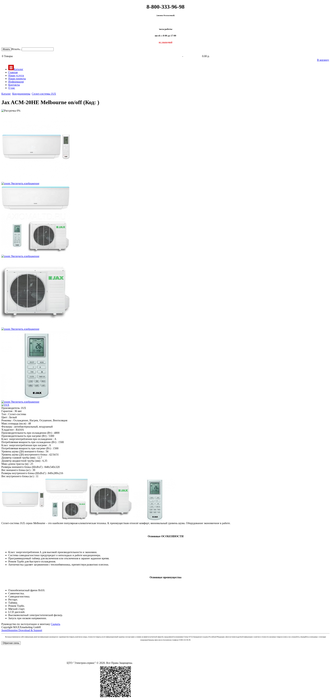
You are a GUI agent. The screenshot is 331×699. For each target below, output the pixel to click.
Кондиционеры (21, 93)
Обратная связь (11, 643)
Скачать (55, 624)
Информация (16, 81)
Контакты (14, 84)
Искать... (16, 49)
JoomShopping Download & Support (21, 630)
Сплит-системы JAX (44, 93)
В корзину (323, 59)
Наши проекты (17, 78)
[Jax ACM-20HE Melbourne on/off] (22, 499)
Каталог (18, 69)
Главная (13, 72)
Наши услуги (16, 75)
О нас (11, 87)
